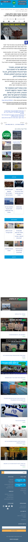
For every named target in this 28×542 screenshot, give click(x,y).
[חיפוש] (2, 472)
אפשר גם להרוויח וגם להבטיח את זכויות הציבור (19, 250)
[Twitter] (9, 506)
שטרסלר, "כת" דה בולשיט (20, 314)
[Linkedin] (7, 508)
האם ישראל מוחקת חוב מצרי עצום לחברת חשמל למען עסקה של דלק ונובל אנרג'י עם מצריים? (14, 112)
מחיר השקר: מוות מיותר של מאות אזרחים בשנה (13, 117)
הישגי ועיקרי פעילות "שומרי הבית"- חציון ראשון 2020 (15, 377)
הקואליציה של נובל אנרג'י (20, 420)
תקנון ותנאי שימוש (14, 539)
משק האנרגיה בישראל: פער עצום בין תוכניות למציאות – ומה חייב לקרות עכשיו (19, 234)
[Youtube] (6, 506)
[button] (26, 42)
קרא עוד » (23, 315)
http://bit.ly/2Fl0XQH (7, 100)
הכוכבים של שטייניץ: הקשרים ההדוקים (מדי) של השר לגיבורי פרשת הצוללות (13, 115)
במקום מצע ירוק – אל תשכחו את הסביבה (17, 334)
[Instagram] (3, 506)
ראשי (26, 9)
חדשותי (22, 9)
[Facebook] (12, 506)
